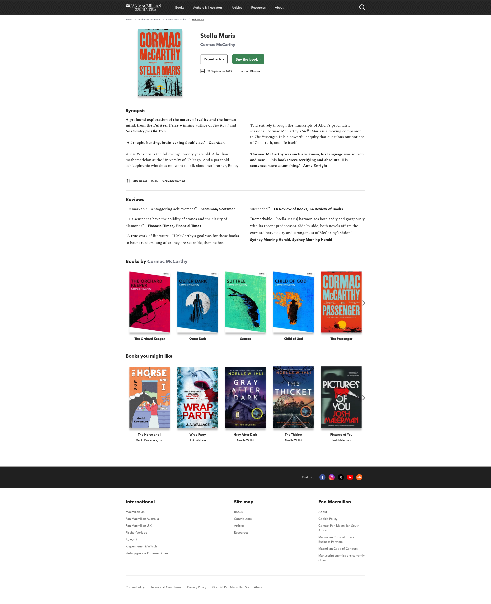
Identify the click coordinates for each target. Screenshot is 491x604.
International (140, 501)
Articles (237, 7)
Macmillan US (135, 512)
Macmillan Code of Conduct (338, 549)
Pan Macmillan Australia (142, 519)
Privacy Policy (196, 587)
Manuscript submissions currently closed (341, 558)
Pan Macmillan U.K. (139, 525)
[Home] (143, 7)
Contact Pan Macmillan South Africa (338, 528)
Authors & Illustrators (207, 7)
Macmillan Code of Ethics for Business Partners (338, 539)
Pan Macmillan (334, 501)
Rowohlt (131, 539)
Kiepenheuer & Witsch (141, 546)
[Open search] (362, 7)
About (279, 7)
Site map (244, 501)
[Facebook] (322, 477)
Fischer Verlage (136, 532)
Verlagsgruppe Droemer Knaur (147, 553)
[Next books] (363, 303)
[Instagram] (332, 477)
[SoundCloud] (359, 477)
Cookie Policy (327, 519)
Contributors (243, 519)
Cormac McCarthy (176, 19)
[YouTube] (350, 477)
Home (129, 19)
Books (179, 7)
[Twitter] (341, 477)
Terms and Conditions (166, 587)
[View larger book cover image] (160, 62)
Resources (258, 7)
